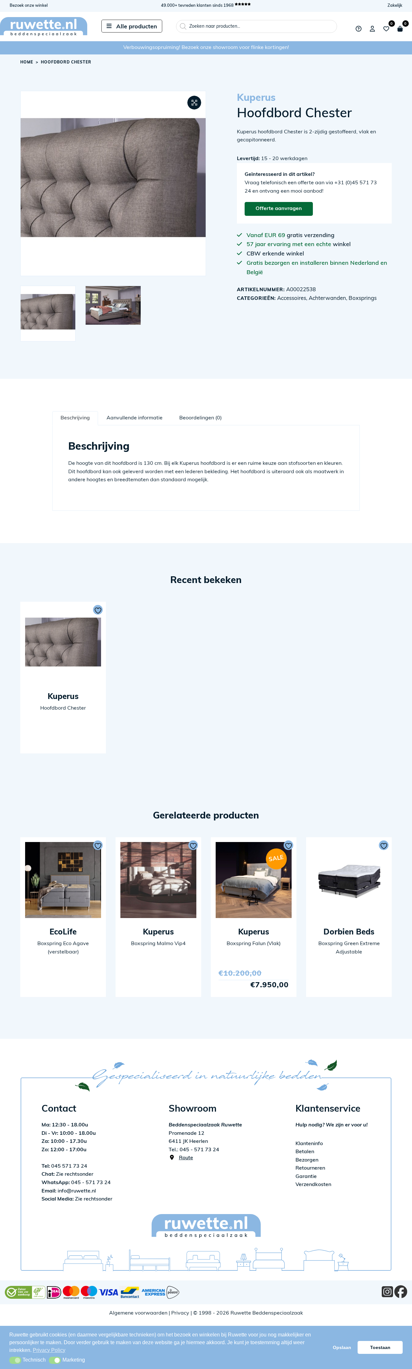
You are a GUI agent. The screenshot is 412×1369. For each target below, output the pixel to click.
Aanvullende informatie (135, 418)
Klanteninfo (309, 1143)
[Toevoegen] (98, 610)
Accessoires (291, 298)
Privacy (180, 1313)
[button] (194, 103)
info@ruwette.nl (69, 1191)
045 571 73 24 (64, 1166)
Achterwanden (327, 298)
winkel (342, 245)
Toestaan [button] (380, 1347)
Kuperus (256, 98)
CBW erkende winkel (275, 254)
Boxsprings (363, 298)
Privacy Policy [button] (49, 1350)
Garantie (306, 1176)
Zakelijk (395, 6)
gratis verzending (310, 236)
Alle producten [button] (136, 27)
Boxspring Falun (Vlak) (254, 943)
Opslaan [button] (342, 1347)
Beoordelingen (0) (200, 418)
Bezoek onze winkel (29, 6)
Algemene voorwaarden (138, 1313)
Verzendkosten (313, 1184)
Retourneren (310, 1168)
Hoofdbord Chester (63, 708)
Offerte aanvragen (279, 208)
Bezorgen (306, 1160)
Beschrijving (75, 418)
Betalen (304, 1151)
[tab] (75, 418)
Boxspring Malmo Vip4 (158, 943)
